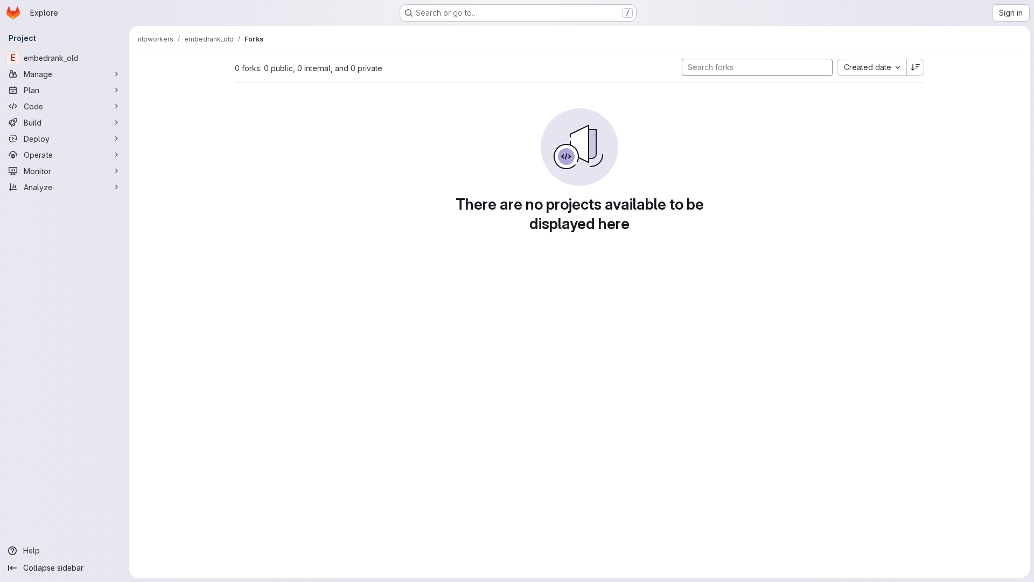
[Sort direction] (915, 67)
